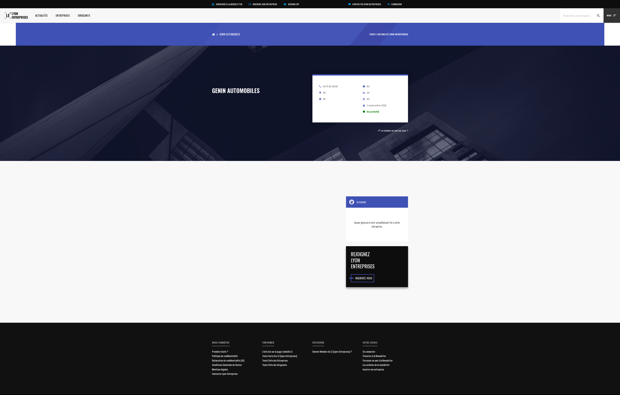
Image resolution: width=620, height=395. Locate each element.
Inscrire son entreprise (265, 4)
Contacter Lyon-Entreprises (225, 373)
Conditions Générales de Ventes (227, 365)
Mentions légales (220, 369)
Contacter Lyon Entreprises (366, 4)
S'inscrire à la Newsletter (374, 356)
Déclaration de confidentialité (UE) (228, 360)
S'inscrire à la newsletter (229, 4)
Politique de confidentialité (225, 356)
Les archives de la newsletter (376, 365)
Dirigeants (84, 15)
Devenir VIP (293, 4)
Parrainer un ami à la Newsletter (378, 360)
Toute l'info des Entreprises (275, 360)
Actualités (41, 15)
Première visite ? (220, 351)
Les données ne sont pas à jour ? (393, 130)
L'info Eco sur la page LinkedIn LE (277, 351)
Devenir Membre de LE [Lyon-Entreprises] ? (332, 351)
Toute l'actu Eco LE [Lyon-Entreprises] (279, 356)
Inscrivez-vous (363, 278)
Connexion (396, 4)
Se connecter (369, 351)
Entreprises (63, 15)
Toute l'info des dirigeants (274, 365)
